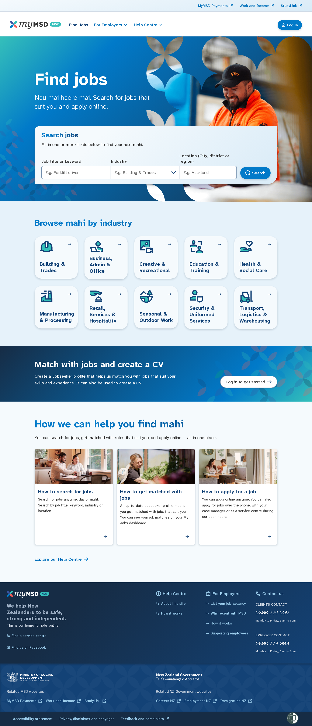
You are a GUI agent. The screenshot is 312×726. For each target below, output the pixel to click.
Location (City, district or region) (204, 158)
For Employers (108, 25)
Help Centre (145, 25)
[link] (215, 6)
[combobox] (208, 172)
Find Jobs (78, 25)
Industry (119, 161)
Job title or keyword (61, 161)
